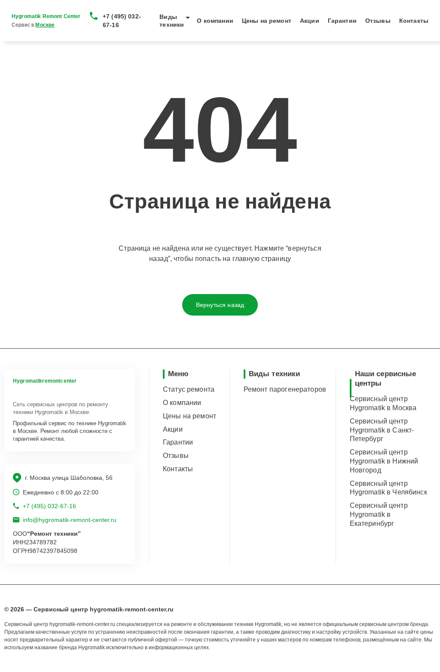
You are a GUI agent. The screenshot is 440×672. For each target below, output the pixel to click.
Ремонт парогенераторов (285, 389)
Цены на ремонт (266, 20)
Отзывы (378, 20)
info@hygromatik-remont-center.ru (69, 519)
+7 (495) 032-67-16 (122, 20)
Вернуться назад (220, 304)
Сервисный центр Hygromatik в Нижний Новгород (384, 461)
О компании (215, 20)
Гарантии (342, 20)
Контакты (413, 20)
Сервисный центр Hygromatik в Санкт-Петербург (382, 430)
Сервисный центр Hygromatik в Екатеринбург (379, 514)
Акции (309, 20)
